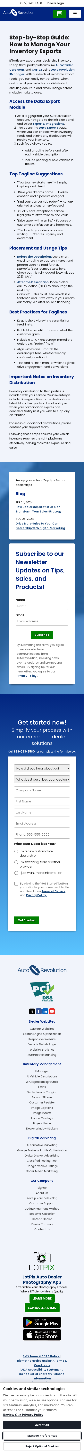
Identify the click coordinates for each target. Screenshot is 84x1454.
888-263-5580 (24, 752)
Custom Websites (42, 1029)
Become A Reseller (42, 1214)
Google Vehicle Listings (42, 1166)
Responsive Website (42, 1039)
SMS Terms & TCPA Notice (41, 1356)
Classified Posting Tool (42, 1161)
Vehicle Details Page (42, 1044)
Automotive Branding (42, 1055)
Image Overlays (42, 1118)
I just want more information (41, 873)
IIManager (42, 1071)
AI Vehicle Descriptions (42, 1076)
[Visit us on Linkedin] (45, 1011)
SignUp (42, 1188)
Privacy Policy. (36, 895)
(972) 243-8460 (31, 3)
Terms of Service (53, 891)
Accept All (42, 1425)
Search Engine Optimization (42, 1034)
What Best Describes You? (35, 844)
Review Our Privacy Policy (23, 1415)
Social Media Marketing (42, 1171)
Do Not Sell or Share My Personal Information (42, 1376)
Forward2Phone (42, 1097)
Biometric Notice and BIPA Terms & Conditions (42, 1363)
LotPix (42, 1087)
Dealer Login (55, 3)
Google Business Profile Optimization (42, 1150)
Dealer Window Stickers (42, 1128)
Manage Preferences (42, 1435)
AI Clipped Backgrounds (42, 1082)
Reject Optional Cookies (42, 1446)
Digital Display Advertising (42, 1156)
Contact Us (42, 1229)
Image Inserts (42, 1113)
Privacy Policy (26, 676)
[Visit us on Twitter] (32, 1011)
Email (20, 615)
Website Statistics (42, 1050)
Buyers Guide (42, 1123)
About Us (42, 1193)
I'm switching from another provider (40, 864)
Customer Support (42, 1203)
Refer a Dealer (42, 1219)
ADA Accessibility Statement (42, 1370)
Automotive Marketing (42, 1145)
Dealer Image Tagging (42, 1092)
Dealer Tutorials (42, 1224)
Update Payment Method (42, 1209)
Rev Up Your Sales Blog (42, 1198)
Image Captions (42, 1108)
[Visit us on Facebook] (39, 1011)
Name (20, 600)
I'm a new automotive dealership (36, 853)
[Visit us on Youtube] (52, 1011)
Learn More (42, 1298)
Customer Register (42, 1102)
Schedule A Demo (42, 1307)
